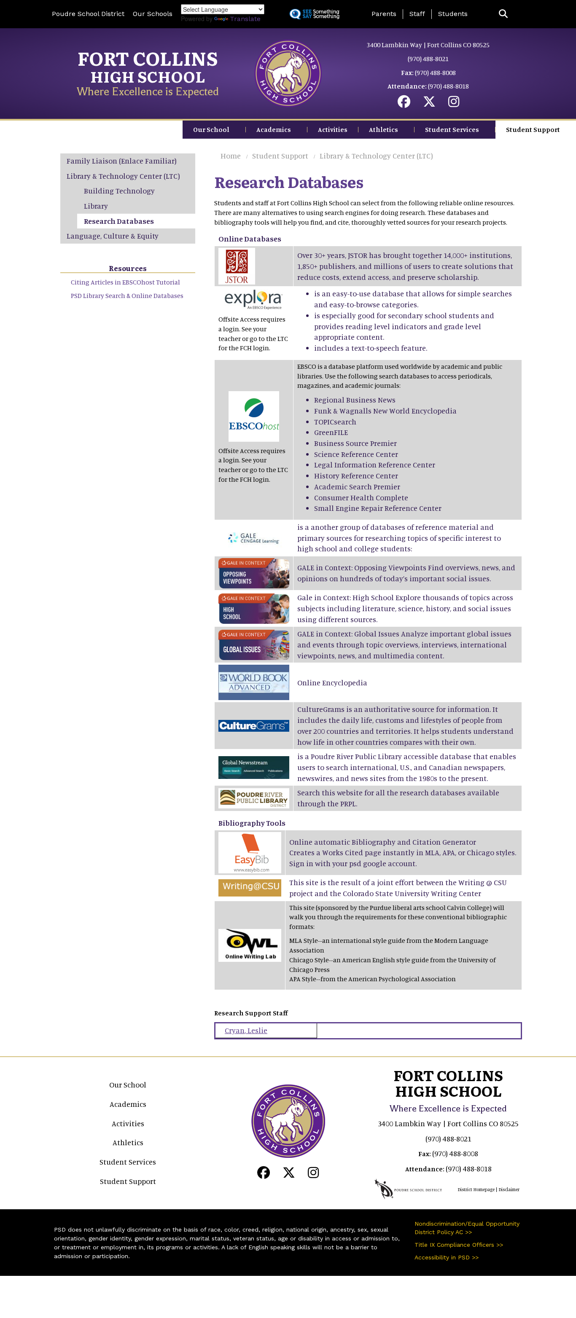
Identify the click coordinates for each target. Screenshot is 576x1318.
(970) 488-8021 (428, 58)
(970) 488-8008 (435, 72)
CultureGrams (321, 709)
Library (96, 205)
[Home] (288, 72)
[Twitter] (429, 103)
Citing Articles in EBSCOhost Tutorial (125, 282)
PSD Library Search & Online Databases (127, 295)
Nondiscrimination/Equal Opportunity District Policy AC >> (467, 1227)
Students (453, 14)
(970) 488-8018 (448, 86)
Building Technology (119, 190)
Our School (211, 129)
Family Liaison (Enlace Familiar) (122, 160)
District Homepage (476, 1189)
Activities (332, 129)
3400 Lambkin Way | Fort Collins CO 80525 (428, 44)
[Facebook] (404, 103)
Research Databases (119, 220)
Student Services (452, 129)
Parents (383, 14)
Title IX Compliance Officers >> (459, 1244)
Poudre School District (88, 14)
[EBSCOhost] (254, 415)
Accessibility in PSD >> (447, 1257)
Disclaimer (508, 1189)
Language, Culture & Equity (113, 235)
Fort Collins (148, 58)
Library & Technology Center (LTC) (376, 155)
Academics (273, 129)
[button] (503, 14)
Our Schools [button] (152, 14)
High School (147, 76)
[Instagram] (453, 103)
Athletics (383, 129)
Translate (245, 19)
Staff (417, 14)
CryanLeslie (246, 1030)
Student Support (533, 129)
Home (231, 155)
